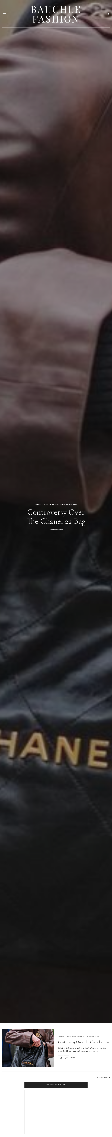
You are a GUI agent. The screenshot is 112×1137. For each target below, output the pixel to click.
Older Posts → (103, 1077)
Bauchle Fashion (56, 13)
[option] (56, 511)
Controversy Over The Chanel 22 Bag (56, 516)
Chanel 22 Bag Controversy (48, 505)
